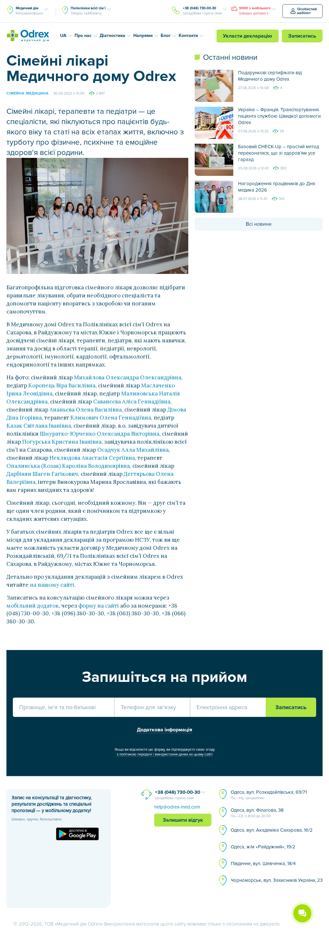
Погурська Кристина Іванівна (62, 441)
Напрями (143, 35)
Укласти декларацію (247, 36)
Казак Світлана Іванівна (38, 425)
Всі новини (258, 224)
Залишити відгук (183, 820)
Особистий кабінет (307, 11)
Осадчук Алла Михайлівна (133, 449)
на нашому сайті (52, 584)
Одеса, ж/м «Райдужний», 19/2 (263, 847)
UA (63, 35)
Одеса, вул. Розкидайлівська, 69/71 (269, 794)
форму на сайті (98, 605)
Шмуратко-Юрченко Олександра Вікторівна (99, 433)
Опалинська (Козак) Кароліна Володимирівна (68, 465)
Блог (166, 35)
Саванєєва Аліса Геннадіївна (131, 401)
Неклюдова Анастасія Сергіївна (92, 457)
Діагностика (112, 35)
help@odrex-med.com (177, 807)
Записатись (302, 36)
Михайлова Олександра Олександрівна (127, 377)
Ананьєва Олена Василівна (85, 409)
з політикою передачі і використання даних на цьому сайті (165, 754)
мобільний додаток (32, 605)
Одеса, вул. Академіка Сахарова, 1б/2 (272, 830)
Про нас (83, 35)
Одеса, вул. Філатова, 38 (257, 812)
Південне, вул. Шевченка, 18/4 (263, 863)
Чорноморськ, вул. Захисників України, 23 (277, 880)
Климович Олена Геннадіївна (110, 417)
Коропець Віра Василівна (61, 385)
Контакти (188, 35)
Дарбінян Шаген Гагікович (42, 473)
